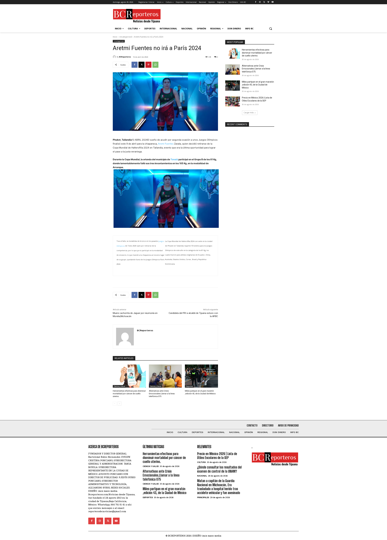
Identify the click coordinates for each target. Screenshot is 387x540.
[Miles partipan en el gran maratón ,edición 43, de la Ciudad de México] (201, 376)
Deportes (189, 386)
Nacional (202, 476)
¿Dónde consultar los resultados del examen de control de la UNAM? (219, 469)
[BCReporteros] (115, 56)
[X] (264, 2)
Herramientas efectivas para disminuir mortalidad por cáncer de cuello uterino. (129, 393)
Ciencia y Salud (119, 386)
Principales (203, 497)
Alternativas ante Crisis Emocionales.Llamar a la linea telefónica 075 (162, 393)
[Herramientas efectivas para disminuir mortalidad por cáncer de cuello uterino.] (129, 376)
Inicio (115, 37)
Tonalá (174, 159)
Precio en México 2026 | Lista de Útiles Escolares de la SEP (217, 456)
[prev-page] (115, 404)
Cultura (201, 462)
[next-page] (119, 404)
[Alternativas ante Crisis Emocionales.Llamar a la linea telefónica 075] (165, 376)
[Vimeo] (268, 2)
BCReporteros (125, 57)
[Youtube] (272, 2)
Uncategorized (125, 37)
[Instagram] (260, 2)
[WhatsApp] (155, 65)
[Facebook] (255, 2)
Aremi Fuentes (166, 143)
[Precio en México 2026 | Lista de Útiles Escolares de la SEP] (232, 101)
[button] (270, 28)
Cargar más (249, 112)
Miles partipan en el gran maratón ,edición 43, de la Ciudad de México (258, 85)
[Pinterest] (148, 65)
